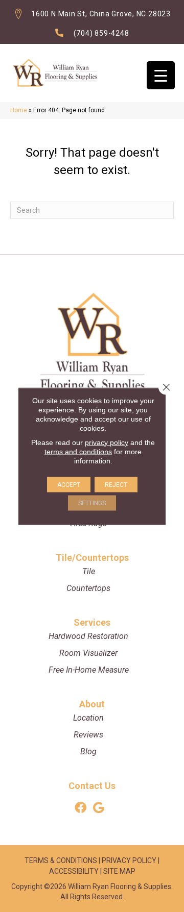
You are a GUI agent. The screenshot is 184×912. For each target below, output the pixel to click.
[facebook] (80, 808)
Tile (88, 571)
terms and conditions (78, 451)
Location (88, 718)
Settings (92, 502)
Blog (88, 751)
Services (92, 622)
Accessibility (74, 871)
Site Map (119, 871)
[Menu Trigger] (161, 75)
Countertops (88, 588)
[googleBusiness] (98, 808)
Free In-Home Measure (89, 670)
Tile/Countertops (92, 557)
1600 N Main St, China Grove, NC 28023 (101, 14)
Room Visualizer (88, 653)
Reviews (88, 735)
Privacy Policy (129, 860)
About (92, 704)
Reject (116, 484)
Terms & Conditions (61, 860)
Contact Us (92, 785)
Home (18, 110)
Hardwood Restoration (88, 636)
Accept (68, 484)
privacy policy (106, 442)
